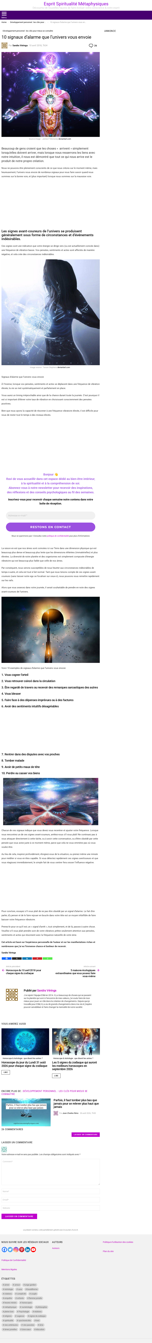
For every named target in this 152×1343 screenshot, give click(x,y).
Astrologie (8, 1289)
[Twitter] (10, 1249)
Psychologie (24, 1311)
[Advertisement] (50, 202)
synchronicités (25, 1320)
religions (8, 1316)
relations (38, 1311)
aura (20, 1289)
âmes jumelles (10, 1329)
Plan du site (108, 1251)
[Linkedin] (27, 958)
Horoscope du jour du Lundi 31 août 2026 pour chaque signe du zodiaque (24, 1064)
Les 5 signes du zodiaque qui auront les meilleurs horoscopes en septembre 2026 (74, 1066)
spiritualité (8, 1320)
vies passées (28, 1325)
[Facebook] (6, 958)
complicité (21, 1294)
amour (17, 1285)
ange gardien (30, 1285)
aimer (6, 1285)
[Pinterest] (37, 958)
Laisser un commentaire (86, 1135)
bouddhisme (32, 1289)
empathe (8, 1298)
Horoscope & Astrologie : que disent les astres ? (23, 1058)
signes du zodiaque (37, 1316)
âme (41, 1325)
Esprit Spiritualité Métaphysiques (76, 3)
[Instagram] (16, 1249)
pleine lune (9, 1311)
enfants (20, 1298)
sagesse (20, 1316)
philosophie (42, 1307)
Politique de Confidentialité (13, 1260)
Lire (6, 1072)
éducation (40, 1329)
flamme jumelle (35, 1298)
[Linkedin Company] (27, 1249)
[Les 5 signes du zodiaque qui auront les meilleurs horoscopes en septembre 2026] (76, 1041)
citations (8, 1294)
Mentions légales (9, 1269)
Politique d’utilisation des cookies (118, 1242)
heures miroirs (10, 1303)
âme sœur (26, 1329)
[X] (17, 958)
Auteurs (55, 1248)
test (37, 1320)
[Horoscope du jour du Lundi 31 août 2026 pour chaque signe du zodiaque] (25, 1041)
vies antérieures (11, 1325)
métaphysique (10, 1307)
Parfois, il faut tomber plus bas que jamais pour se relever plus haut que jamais (76, 1103)
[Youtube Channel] (33, 1249)
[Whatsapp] (47, 958)
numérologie (27, 1307)
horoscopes (27, 1303)
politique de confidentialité (58, 536)
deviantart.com (64, 139)
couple (34, 1294)
